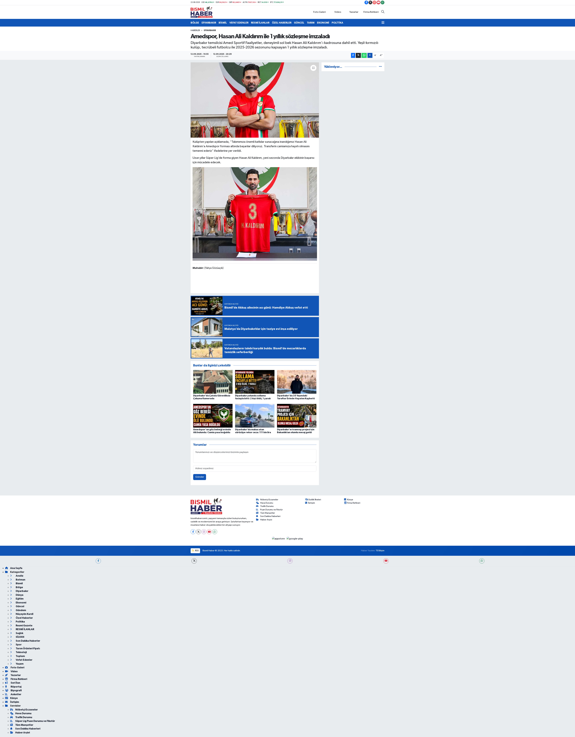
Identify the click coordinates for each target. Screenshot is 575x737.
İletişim (311, 503)
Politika (20, 621)
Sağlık (19, 633)
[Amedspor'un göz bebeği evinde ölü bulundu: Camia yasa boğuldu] (213, 415)
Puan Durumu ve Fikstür (271, 510)
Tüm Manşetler (267, 513)
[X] (198, 531)
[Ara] (382, 12)
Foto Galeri (319, 12)
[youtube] (386, 561)
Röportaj (15, 686)
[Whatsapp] (214, 531)
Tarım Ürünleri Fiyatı (27, 648)
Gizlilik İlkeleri (314, 499)
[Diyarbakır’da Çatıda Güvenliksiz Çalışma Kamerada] (213, 381)
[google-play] (295, 538)
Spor (18, 644)
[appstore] (278, 538)
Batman (20, 579)
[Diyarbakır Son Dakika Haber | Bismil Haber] (201, 11)
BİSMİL (223, 22)
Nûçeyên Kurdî (24, 614)
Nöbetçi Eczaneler (269, 499)
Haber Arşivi (266, 520)
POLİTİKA (337, 22)
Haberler (195, 30)
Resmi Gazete (23, 625)
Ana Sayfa (16, 568)
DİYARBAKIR (209, 22)
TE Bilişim (380, 550)
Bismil (19, 583)
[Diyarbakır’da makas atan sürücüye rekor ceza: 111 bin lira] (254, 415)
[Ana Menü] (383, 23)
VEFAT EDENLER (238, 22)
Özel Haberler (24, 618)
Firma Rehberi (371, 12)
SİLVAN (19, 637)
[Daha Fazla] (369, 55)
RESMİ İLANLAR (260, 22)
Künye (350, 499)
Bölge (19, 587)
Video (337, 12)
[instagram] (290, 561)
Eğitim (19, 598)
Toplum (20, 656)
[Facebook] (193, 531)
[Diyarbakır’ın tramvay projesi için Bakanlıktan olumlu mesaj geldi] (296, 415)
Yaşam (19, 663)
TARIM (310, 22)
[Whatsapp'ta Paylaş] (364, 55)
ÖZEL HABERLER (281, 22)
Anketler (15, 694)
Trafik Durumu (267, 506)
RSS (197, 550)
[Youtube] (209, 531)
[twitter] (194, 561)
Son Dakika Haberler (27, 641)
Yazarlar (353, 12)
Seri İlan (15, 683)
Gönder (199, 477)
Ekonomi (20, 602)
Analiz (19, 575)
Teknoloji (21, 652)
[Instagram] (203, 531)
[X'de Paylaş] (358, 55)
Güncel (19, 606)
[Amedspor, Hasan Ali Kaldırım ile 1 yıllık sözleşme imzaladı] (255, 100)
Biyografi (16, 690)
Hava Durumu (266, 503)
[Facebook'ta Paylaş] (353, 55)
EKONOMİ (323, 22)
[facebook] (98, 561)
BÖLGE (195, 22)
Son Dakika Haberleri (270, 516)
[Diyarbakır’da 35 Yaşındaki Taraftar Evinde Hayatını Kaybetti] (296, 381)
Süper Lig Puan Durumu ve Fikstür (35, 721)
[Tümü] (380, 67)
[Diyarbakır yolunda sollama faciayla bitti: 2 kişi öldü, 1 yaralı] (254, 381)
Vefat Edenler (23, 660)
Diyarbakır (210, 30)
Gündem (20, 610)
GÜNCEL (299, 22)
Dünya (19, 595)
